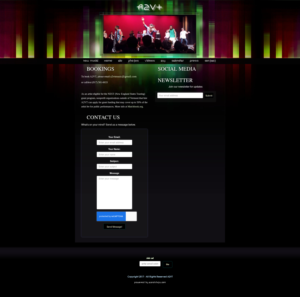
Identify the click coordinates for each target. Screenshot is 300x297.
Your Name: (114, 149)
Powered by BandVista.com (150, 282)
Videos (150, 60)
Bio (120, 60)
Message (114, 173)
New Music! (90, 60)
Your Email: (114, 136)
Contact (210, 60)
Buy (163, 60)
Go (167, 264)
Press (194, 60)
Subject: (114, 161)
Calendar (178, 60)
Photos (133, 60)
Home (108, 60)
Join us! (150, 258)
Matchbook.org (135, 106)
